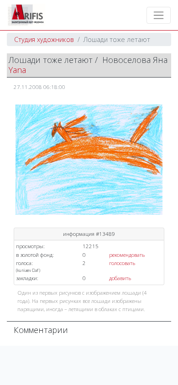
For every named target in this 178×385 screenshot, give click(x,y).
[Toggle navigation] (159, 15)
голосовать (122, 263)
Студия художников (44, 39)
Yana (17, 69)
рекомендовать (127, 254)
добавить (120, 278)
